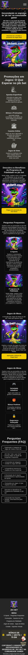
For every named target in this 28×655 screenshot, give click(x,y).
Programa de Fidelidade (14, 621)
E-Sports (6, 615)
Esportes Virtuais (17, 626)
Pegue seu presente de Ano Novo (14, 210)
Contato (8, 626)
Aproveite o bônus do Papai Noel (14, 356)
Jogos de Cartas (9, 624)
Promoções (8, 618)
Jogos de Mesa (19, 624)
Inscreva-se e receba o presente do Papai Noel (14, 36)
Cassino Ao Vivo (18, 618)
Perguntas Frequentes (17, 615)
